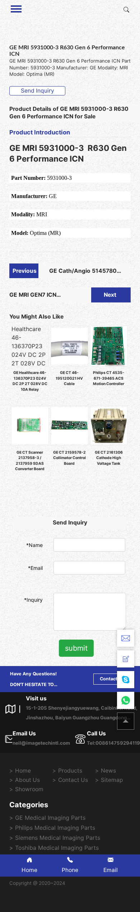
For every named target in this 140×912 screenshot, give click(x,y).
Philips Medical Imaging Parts (55, 827)
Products (70, 770)
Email (110, 870)
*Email (35, 568)
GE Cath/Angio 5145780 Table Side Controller (83, 272)
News (108, 770)
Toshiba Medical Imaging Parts (57, 847)
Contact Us (112, 678)
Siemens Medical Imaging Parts (57, 837)
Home (23, 770)
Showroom (29, 789)
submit (76, 648)
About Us (27, 780)
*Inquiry (33, 600)
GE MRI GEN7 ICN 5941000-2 (32, 296)
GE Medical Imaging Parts (50, 817)
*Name (34, 545)
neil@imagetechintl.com (41, 743)
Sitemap (112, 780)
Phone (70, 870)
